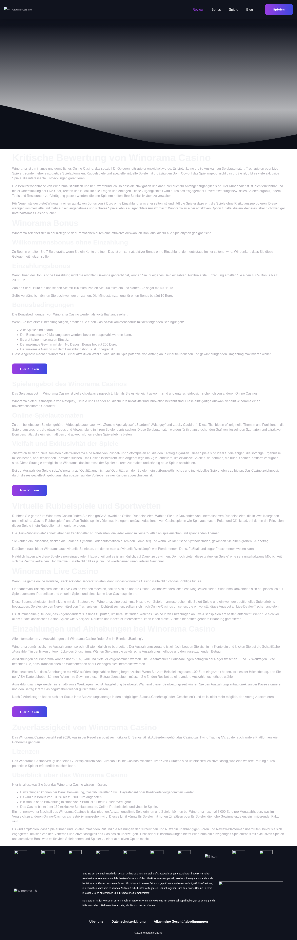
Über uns (96, 921)
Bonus (216, 9)
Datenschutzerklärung (129, 921)
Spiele (233, 9)
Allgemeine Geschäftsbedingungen (181, 921)
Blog (249, 9)
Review (198, 9)
